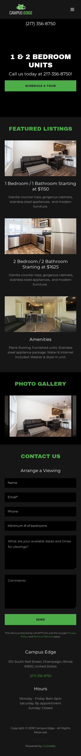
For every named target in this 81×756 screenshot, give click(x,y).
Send (40, 619)
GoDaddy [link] (49, 746)
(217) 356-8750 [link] (41, 23)
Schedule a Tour (40, 86)
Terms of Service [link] (43, 636)
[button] (72, 9)
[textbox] (40, 483)
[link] (21, 9)
